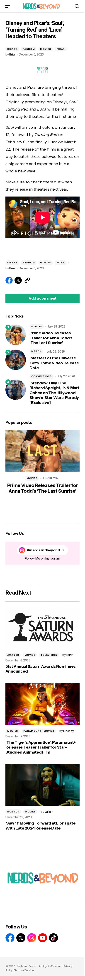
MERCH (36, 351)
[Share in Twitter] (18, 280)
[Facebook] (10, 937)
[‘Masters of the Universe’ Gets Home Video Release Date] (15, 360)
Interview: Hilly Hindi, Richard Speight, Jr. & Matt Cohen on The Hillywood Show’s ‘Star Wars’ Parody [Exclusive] (54, 393)
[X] (20, 937)
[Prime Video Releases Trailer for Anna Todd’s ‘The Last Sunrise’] (15, 335)
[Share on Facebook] (9, 280)
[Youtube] (42, 937)
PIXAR (60, 49)
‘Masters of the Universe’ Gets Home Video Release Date (54, 363)
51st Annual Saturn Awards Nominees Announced (40, 669)
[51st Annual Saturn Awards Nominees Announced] (42, 628)
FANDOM (29, 49)
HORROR (13, 811)
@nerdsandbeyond (43, 550)
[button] (7, 6)
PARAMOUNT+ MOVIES (38, 730)
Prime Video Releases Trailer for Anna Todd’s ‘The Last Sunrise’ (51, 338)
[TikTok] (53, 937)
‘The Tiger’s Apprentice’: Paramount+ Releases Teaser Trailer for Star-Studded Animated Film (40, 747)
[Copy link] (27, 280)
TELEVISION (49, 654)
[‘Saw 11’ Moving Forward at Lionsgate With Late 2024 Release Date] (42, 785)
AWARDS (13, 654)
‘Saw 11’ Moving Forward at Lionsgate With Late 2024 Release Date (40, 826)
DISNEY (12, 49)
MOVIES (45, 49)
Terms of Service (24, 970)
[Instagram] (31, 937)
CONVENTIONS (41, 376)
